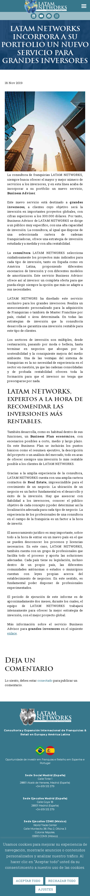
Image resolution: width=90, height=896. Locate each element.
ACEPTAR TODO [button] (28, 881)
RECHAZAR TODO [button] (62, 881)
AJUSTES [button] (45, 889)
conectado (45, 680)
